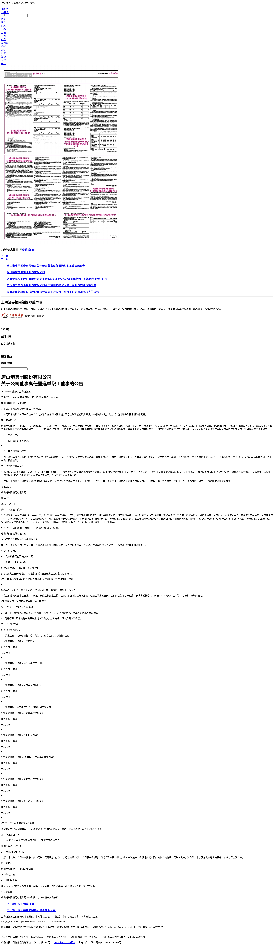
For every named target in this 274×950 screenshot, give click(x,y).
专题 (3, 60)
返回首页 (6, 350)
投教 (3, 53)
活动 (3, 56)
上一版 (4, 256)
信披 (3, 46)
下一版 (4, 259)
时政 (3, 26)
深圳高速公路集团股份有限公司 (26, 272)
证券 (3, 29)
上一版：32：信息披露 (20, 903)
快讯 (3, 22)
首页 (3, 19)
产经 (3, 39)
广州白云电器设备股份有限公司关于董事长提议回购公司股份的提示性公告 (51, 285)
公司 (3, 36)
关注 (3, 63)
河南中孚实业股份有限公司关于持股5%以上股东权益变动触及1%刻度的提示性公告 (57, 278)
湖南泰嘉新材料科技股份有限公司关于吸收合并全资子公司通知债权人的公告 (53, 291)
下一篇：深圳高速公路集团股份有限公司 (31, 910)
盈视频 (4, 43)
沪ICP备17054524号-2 (64, 942)
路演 (3, 50)
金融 (3, 32)
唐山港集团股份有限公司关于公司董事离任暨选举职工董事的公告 (46, 265)
